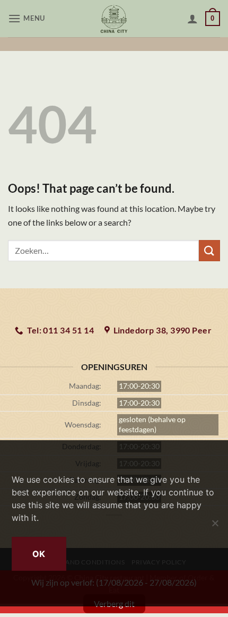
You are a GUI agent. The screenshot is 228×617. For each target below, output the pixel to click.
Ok (39, 554)
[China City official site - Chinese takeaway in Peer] (114, 18)
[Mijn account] (192, 18)
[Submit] (209, 250)
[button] (28, 18)
